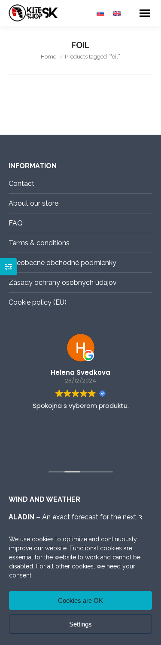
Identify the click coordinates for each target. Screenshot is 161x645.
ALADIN (21, 517)
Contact (21, 183)
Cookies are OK (80, 600)
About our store (33, 203)
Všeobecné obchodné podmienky (62, 263)
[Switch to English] (117, 13)
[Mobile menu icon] (144, 13)
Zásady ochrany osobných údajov (63, 282)
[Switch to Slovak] (100, 13)
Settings (80, 624)
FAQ (16, 223)
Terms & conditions (39, 243)
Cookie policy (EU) (38, 302)
